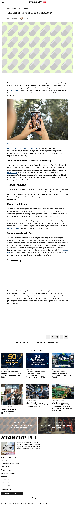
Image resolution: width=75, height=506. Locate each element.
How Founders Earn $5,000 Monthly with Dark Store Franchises (37, 404)
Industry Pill (5, 482)
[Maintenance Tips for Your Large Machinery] (56, 425)
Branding (41, 342)
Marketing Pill (24, 8)
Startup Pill (5, 479)
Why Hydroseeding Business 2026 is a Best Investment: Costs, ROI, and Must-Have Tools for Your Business (62, 406)
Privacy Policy (6, 470)
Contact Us (5, 467)
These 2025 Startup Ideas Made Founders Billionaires (11, 411)
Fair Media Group (41, 503)
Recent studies (12, 172)
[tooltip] (48, 337)
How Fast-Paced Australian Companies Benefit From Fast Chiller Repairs (62, 374)
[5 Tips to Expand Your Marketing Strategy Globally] (18, 425)
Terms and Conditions (8, 473)
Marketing (53, 342)
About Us (4, 460)
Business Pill (12, 8)
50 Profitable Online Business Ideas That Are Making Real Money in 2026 (11, 374)
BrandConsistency (25, 342)
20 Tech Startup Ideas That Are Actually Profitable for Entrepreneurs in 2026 (35, 374)
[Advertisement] (37, 277)
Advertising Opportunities (10, 463)
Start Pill (27, 18)
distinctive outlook (13, 228)
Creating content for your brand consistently (22, 148)
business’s (14, 90)
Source (9, 144)
